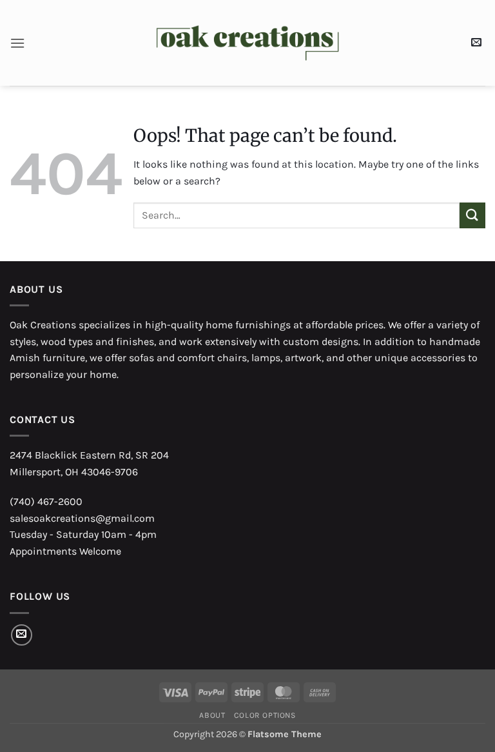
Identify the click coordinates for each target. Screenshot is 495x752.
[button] (17, 43)
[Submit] (472, 215)
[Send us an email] (21, 635)
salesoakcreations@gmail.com (82, 518)
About (212, 715)
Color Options (265, 715)
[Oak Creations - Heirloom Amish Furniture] (248, 43)
